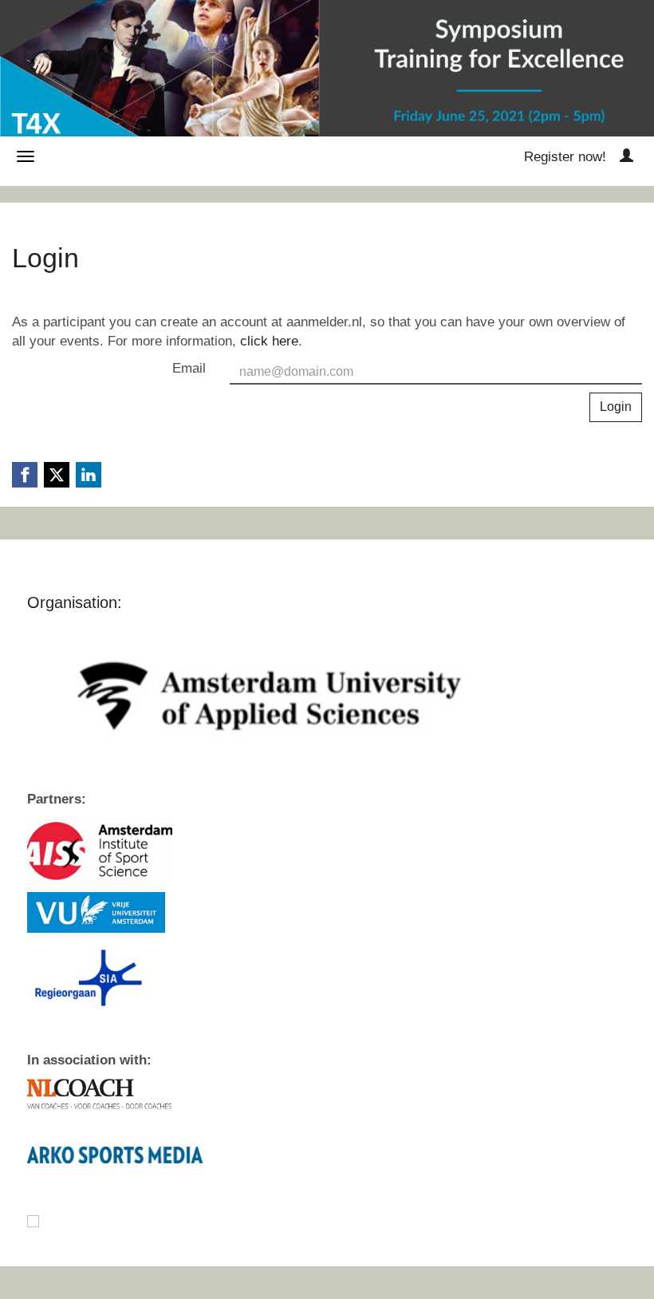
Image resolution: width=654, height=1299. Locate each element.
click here (269, 341)
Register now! (565, 156)
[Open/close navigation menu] (25, 156)
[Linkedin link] (88, 475)
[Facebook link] (24, 475)
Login (616, 406)
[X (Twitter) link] (56, 475)
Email (189, 368)
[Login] (626, 156)
